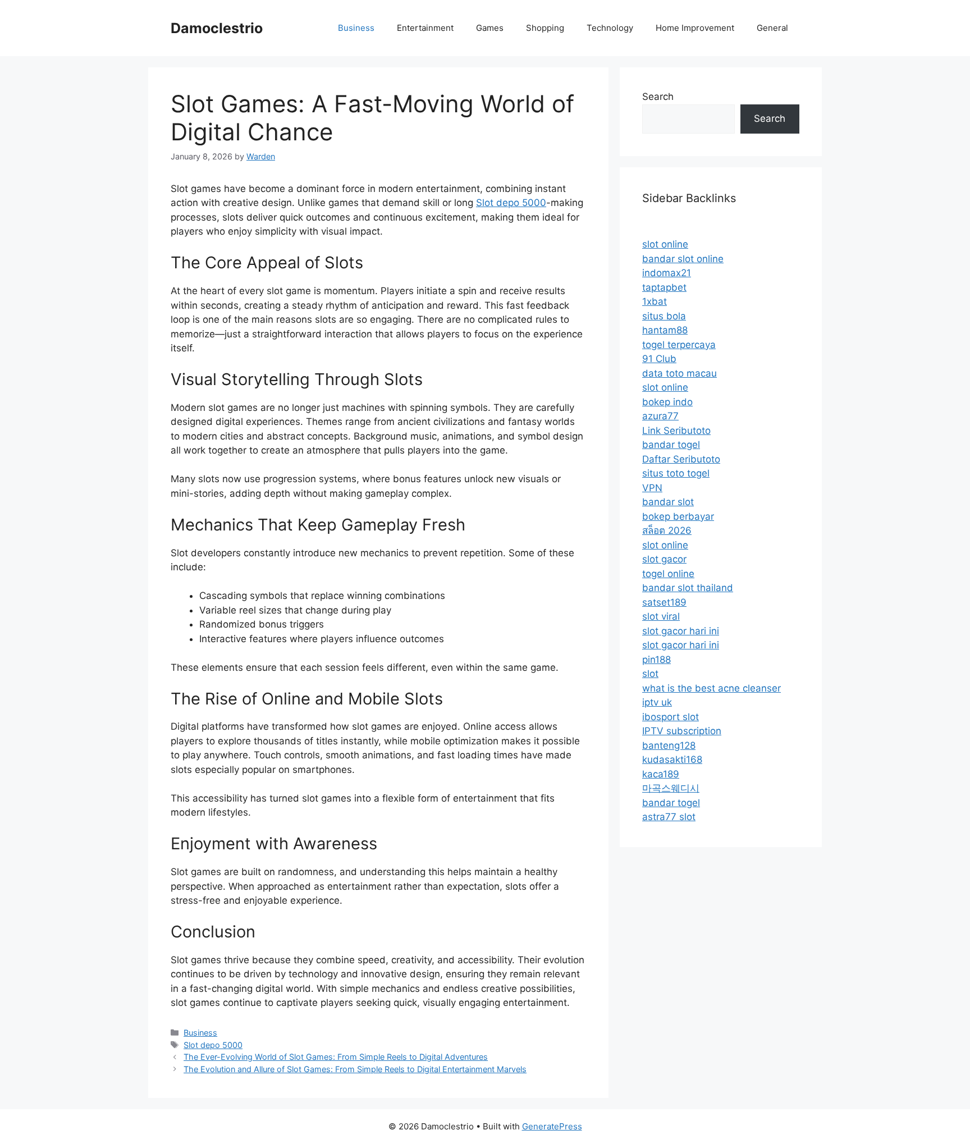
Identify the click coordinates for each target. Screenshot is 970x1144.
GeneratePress (552, 1126)
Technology (610, 27)
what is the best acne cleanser (711, 688)
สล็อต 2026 (667, 530)
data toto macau (679, 373)
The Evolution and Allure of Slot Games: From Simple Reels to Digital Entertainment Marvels (355, 1069)
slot (650, 673)
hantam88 (665, 330)
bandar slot (668, 501)
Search (658, 96)
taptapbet (664, 287)
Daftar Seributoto (681, 459)
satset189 (664, 602)
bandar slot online (683, 258)
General (772, 27)
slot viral (661, 616)
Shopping (545, 27)
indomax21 (666, 272)
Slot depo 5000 (511, 202)
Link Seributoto (676, 430)
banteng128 (669, 745)
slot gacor (664, 559)
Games (490, 27)
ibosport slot (670, 716)
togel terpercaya (679, 344)
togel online (668, 573)
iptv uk (657, 702)
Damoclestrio (217, 28)
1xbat (654, 301)
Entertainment (425, 27)
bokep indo (667, 402)
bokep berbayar (678, 516)
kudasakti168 (672, 759)
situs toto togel (676, 473)
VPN (652, 487)
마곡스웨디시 (670, 788)
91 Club (659, 358)
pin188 (656, 659)
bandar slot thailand (687, 587)
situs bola (664, 316)
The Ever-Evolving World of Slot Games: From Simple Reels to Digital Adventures (336, 1056)
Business (356, 27)
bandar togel (671, 444)
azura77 (660, 416)
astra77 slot (669, 816)
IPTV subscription (681, 730)
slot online (665, 244)
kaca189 (660, 774)
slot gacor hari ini (680, 631)
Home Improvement (695, 27)
